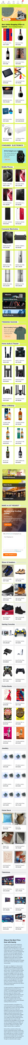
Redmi (17, 1017)
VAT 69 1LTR (5, 460)
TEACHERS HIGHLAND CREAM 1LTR (20, 422)
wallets (5, 983)
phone (11, 1006)
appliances (11, 994)
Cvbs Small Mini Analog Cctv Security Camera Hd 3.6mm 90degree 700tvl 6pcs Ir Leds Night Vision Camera (20, 81)
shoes (9, 971)
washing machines (8, 1001)
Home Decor (6, 810)
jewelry (16, 971)
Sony (11, 1017)
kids (7, 974)
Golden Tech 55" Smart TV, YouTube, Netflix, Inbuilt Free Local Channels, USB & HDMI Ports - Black (20, 889)
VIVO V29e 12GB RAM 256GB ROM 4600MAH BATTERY (20, 183)
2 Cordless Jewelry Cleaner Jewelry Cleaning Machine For (20, 784)
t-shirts (18, 976)
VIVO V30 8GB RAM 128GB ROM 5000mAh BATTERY (8, 203)
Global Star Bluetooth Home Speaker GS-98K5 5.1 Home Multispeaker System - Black (8, 398)
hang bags (20, 981)
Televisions (6, 872)
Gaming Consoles (8, 624)
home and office (7, 996)
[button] (3, 14)
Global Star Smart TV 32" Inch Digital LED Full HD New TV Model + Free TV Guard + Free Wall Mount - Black (20, 927)
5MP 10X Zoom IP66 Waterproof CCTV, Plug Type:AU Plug (8, 138)
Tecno (5, 1017)
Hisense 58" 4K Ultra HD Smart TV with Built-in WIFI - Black (8, 889)
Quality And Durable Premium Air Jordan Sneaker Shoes (8, 579)
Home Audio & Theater (10, 344)
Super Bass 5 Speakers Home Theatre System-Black (20, 398)
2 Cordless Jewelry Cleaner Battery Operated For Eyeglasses (8, 784)
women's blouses (7, 977)
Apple (8, 1017)
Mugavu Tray (6, 846)
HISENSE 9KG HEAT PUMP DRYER (8, 245)
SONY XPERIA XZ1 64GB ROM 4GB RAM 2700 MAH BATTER (20, 203)
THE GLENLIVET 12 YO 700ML (8, 441)
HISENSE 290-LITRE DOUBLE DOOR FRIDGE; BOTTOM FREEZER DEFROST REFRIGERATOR (8, 265)
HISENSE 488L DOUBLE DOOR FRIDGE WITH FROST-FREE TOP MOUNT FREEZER (8, 284)
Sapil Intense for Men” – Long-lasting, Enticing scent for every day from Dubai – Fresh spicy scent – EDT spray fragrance (8, 119)
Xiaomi (14, 1017)
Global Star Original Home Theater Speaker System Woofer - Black (20, 379)
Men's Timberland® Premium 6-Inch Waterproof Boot (20, 617)
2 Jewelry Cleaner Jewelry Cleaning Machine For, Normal (8, 765)
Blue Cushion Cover (7, 827)
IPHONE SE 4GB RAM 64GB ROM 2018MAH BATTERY (20, 222)
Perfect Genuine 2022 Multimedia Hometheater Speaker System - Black (8, 360)
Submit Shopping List (10, 554)
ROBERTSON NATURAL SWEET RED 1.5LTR (20, 100)
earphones (17, 1026)
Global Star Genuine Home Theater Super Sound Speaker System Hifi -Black (8, 379)
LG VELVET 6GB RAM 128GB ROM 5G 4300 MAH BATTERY (8, 222)
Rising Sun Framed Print (20, 865)
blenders (22, 1000)
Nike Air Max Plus (6, 617)
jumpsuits (21, 977)
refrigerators (10, 1000)
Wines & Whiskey (8, 406)
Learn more (8, 524)
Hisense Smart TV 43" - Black (8, 908)
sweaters (13, 971)
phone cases (11, 1026)
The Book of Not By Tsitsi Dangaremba (8, 741)
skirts (17, 977)
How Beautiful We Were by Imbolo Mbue (8, 722)
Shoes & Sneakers (8, 562)
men (18, 973)
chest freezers (16, 1000)
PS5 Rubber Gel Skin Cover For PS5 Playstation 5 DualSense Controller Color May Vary (20, 641)
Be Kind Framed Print (19, 846)
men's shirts (13, 976)
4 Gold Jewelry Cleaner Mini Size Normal (20, 803)
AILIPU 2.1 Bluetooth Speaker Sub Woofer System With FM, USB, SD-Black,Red (20, 360)
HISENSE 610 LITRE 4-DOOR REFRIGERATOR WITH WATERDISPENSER (20, 284)
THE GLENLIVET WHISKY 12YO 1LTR (20, 441)
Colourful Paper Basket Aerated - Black (20, 119)
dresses (13, 977)
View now (7, 159)
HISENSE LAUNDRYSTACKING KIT (20, 245)
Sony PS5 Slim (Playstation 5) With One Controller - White (20, 660)
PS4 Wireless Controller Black (20, 679)
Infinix (20, 1016)
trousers (22, 976)
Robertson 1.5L (6, 62)
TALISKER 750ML (6, 422)
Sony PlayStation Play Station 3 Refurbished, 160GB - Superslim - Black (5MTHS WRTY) (8, 660)
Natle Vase (17, 827)
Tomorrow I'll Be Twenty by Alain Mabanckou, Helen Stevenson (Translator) (20, 722)
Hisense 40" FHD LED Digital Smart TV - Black (8, 927)
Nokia (13, 1016)
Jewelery (5, 748)
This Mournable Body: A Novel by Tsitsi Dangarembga (20, 741)
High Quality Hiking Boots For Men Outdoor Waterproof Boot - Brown (20, 598)
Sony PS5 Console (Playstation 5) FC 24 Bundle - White (8, 641)
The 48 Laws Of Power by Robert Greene (8, 43)
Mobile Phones (7, 167)
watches (11, 981)
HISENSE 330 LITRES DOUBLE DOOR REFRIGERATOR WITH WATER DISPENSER (20, 265)
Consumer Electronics (10, 229)
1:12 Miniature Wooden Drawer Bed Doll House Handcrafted (20, 138)
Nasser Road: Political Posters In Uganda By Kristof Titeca (20, 62)
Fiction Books (7, 686)
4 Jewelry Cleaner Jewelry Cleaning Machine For (8, 803)
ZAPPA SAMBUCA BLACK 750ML (20, 460)
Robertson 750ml (19, 43)
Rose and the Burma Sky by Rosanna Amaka (20, 703)
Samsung (17, 1016)
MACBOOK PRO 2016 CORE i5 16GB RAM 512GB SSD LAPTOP (8, 100)
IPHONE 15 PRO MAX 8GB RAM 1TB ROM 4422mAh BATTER (8, 183)
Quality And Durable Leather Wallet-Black (8, 81)
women (21, 973)
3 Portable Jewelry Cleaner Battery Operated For (20, 765)
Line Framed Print (7, 865)
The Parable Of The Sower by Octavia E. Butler (8, 703)
